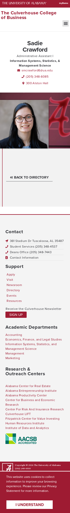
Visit (10, 279)
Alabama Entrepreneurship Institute (31, 390)
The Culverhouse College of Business (29, 15)
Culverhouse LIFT (18, 414)
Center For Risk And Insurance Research (34, 409)
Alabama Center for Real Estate (28, 386)
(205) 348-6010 (23, 468)
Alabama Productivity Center (26, 395)
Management (14, 353)
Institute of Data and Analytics (27, 428)
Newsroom (14, 285)
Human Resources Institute (24, 423)
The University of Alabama (47, 465)
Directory (13, 290)
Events (11, 295)
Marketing (12, 358)
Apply (11, 274)
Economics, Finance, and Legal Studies (33, 339)
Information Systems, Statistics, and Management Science (31, 346)
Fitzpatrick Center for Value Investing (32, 418)
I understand (30, 505)
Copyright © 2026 (24, 465)
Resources (14, 301)
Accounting (13, 335)
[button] (65, 23)
